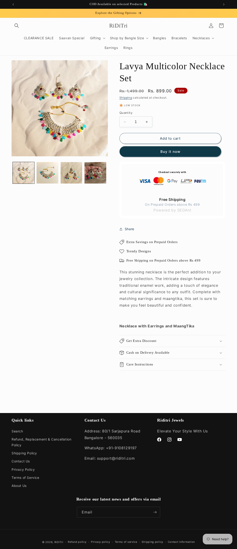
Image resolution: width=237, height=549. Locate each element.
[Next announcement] (224, 4)
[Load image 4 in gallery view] (95, 173)
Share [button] (129, 229)
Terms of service (126, 541)
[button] (17, 26)
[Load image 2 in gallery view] (47, 173)
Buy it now (170, 151)
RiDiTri (58, 542)
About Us (19, 486)
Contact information (181, 541)
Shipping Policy (24, 453)
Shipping (125, 97)
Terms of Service (25, 478)
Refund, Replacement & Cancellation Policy (41, 442)
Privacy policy (100, 541)
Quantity (125, 113)
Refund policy (77, 541)
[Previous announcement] (13, 4)
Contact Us (21, 461)
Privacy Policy (23, 469)
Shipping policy (152, 541)
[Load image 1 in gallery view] (23, 173)
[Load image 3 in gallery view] (71, 173)
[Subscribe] (155, 512)
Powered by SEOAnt (172, 210)
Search (17, 431)
